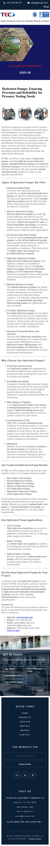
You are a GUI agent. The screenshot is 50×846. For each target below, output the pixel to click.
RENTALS (25, 726)
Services (21, 21)
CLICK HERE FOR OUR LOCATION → (25, 822)
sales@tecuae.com (25, 816)
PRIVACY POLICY (35, 839)
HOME (25, 713)
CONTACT (24, 735)
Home (3, 21)
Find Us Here (13, 630)
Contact (45, 21)
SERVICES (25, 722)
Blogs (46, 7)
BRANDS (25, 730)
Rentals (29, 21)
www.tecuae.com (25, 617)
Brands (37, 21)
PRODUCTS (25, 717)
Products (11, 21)
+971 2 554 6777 (25, 812)
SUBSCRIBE (25, 764)
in (17, 775)
